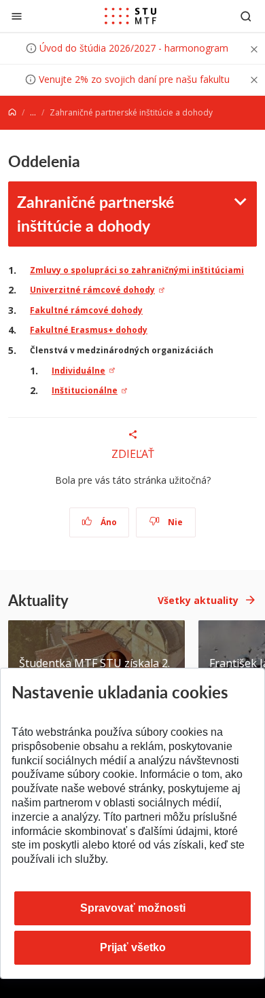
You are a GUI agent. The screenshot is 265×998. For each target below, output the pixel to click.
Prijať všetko (133, 947)
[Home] (12, 112)
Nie (174, 522)
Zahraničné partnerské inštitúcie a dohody (95, 213)
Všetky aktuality (198, 600)
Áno (108, 522)
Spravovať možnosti (133, 908)
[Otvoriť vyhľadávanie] (246, 16)
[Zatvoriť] (16, 16)
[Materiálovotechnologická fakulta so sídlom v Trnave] (130, 16)
